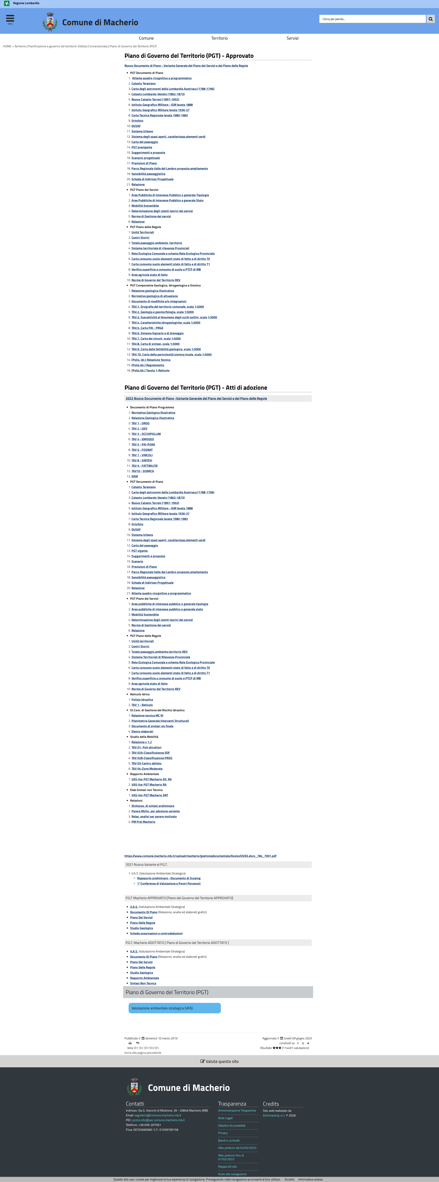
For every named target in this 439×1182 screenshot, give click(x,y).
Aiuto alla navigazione (232, 1174)
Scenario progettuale (146, 157)
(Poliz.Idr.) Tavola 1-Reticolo (151, 370)
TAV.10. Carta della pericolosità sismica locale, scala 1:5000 (172, 354)
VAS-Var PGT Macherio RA (149, 784)
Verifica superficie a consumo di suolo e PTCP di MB (166, 269)
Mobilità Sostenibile (145, 205)
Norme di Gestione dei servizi (151, 216)
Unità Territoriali (143, 232)
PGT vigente (140, 550)
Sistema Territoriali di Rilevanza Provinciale (161, 657)
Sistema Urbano (142, 131)
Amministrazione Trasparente (237, 1110)
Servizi (293, 38)
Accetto (290, 1179)
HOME (7, 46)
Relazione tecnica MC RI (147, 715)
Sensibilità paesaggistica (148, 173)
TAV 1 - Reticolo (142, 705)
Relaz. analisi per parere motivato (154, 816)
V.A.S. (134, 906)
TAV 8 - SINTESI (142, 460)
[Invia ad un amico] (138, 1043)
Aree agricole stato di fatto (150, 274)
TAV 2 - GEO (139, 428)
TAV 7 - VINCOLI (142, 455)
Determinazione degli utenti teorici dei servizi (162, 211)
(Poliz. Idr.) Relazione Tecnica (151, 359)
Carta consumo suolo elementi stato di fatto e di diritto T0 (171, 258)
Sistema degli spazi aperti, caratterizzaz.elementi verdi (168, 136)
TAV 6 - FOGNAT (142, 449)
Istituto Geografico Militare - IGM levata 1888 (162, 104)
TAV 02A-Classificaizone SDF (151, 752)
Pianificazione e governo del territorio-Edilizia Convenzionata (68, 46)
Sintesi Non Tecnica (143, 983)
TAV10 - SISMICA (143, 471)
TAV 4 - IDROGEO (143, 439)
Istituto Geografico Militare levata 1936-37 (160, 110)
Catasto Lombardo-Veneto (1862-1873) (158, 94)
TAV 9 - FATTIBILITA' (145, 465)
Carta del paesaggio (145, 142)
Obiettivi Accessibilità (231, 1125)
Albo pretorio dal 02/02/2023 (237, 1148)
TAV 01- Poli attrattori (147, 747)
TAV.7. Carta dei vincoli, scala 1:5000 (156, 338)
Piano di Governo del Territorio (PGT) (133, 46)
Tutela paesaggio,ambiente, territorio (157, 243)
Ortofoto (137, 120)
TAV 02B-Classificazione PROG (152, 758)
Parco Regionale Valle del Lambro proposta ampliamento (170, 168)
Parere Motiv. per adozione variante (156, 811)
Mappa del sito (227, 1166)
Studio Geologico (141, 928)
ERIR (135, 476)
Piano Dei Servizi (141, 917)
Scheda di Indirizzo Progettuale (153, 179)
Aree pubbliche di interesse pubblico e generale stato (167, 609)
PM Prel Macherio (143, 821)
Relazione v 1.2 (142, 742)
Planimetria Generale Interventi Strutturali (160, 720)
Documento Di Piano (143, 912)
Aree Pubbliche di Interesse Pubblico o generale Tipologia (170, 195)
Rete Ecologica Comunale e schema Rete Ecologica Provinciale (173, 253)
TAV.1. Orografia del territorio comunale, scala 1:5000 (168, 306)
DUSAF (136, 126)
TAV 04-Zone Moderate (147, 768)
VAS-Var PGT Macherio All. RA (152, 779)
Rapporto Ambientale (144, 978)
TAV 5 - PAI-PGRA (143, 444)
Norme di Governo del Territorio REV (156, 280)
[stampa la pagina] (131, 1043)
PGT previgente (142, 147)
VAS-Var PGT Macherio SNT (150, 795)
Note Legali (225, 1118)
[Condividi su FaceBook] (298, 1043)
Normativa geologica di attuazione (155, 296)
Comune (146, 38)
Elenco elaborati (142, 731)
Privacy (223, 1133)
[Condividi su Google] (303, 1043)
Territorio (219, 38)
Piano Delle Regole (142, 922)
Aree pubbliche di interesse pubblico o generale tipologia (170, 604)
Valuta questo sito (222, 1061)
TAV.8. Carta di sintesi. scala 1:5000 (156, 343)
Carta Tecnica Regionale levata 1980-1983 (160, 115)
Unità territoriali (143, 641)
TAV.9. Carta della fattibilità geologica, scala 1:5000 (166, 349)
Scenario (137, 561)
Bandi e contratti (229, 1140)
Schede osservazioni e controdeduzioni (156, 933)
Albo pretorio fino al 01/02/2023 (231, 1157)
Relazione (138, 184)
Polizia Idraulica (142, 699)
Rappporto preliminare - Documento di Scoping (169, 878)
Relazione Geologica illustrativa (153, 418)
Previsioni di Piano (144, 163)
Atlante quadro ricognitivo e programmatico (162, 78)
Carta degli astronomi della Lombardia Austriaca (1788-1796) (173, 88)
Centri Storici (140, 237)
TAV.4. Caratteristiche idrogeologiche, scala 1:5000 (166, 322)
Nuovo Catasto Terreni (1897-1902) (155, 99)
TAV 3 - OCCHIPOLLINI (146, 433)
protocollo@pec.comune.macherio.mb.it (159, 1120)
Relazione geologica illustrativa (153, 290)
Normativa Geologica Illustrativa (153, 412)
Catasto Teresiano (144, 83)
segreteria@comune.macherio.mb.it (157, 1115)
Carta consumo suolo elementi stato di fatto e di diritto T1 (171, 264)
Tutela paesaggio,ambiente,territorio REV (160, 651)
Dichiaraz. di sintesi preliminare (153, 805)
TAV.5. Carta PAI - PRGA (147, 328)
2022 (196, 398)
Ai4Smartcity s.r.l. (274, 1115)
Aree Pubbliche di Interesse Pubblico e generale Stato (168, 200)
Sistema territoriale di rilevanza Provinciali (160, 248)
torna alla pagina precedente (142, 1052)
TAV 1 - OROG (141, 423)
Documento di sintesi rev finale (152, 726)
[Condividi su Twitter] (308, 1043)
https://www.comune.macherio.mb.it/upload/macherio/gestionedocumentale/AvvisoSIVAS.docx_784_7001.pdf (200, 856)
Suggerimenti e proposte (148, 152)
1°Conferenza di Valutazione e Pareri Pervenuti (169, 883)
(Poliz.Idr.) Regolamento (148, 365)
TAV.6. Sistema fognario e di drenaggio (158, 333)
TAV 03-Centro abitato (147, 763)
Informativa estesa (310, 1179)
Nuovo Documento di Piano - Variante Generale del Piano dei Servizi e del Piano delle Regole (186, 65)
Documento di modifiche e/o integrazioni (159, 301)
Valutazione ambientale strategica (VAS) (162, 1008)
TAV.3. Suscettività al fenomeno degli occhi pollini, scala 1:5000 (174, 317)
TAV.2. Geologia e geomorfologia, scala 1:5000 (163, 312)
